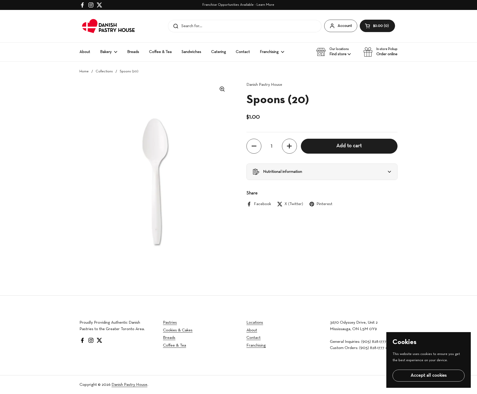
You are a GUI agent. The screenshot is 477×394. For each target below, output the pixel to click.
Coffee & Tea (174, 345)
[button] (377, 26)
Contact (253, 338)
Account (345, 26)
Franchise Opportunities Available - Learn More (238, 4)
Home (84, 71)
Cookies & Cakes (178, 330)
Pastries (170, 322)
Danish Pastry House (129, 385)
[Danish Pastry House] (109, 26)
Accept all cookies (429, 375)
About (251, 330)
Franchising (256, 345)
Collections (104, 71)
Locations (254, 322)
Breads (169, 338)
